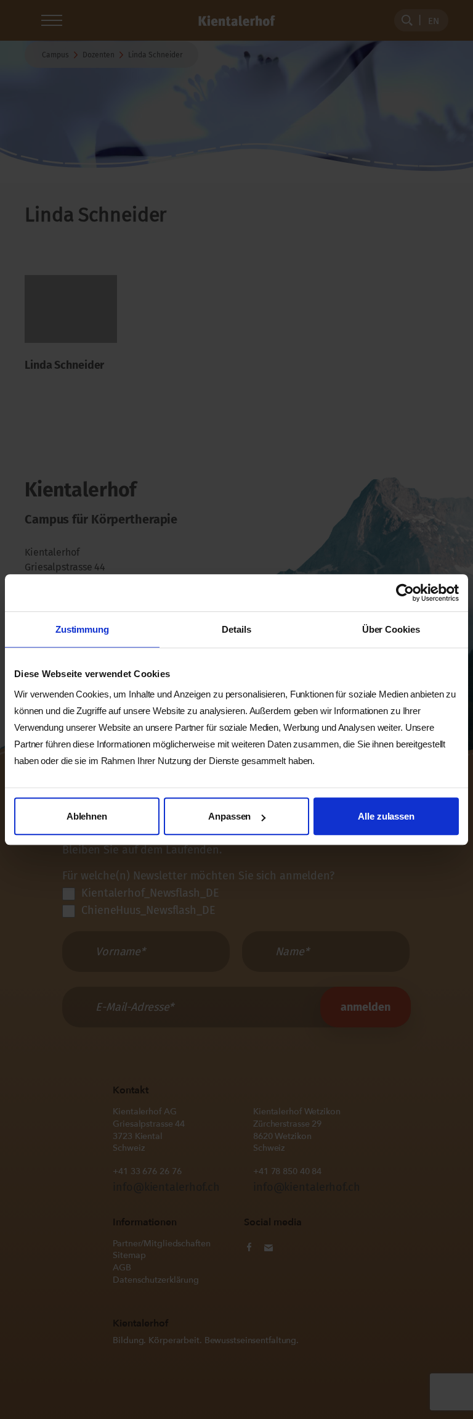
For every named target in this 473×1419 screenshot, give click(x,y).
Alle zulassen (386, 816)
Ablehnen (87, 816)
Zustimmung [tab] (82, 629)
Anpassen (229, 816)
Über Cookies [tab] (391, 629)
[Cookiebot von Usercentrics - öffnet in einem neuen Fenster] (405, 592)
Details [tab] (236, 629)
